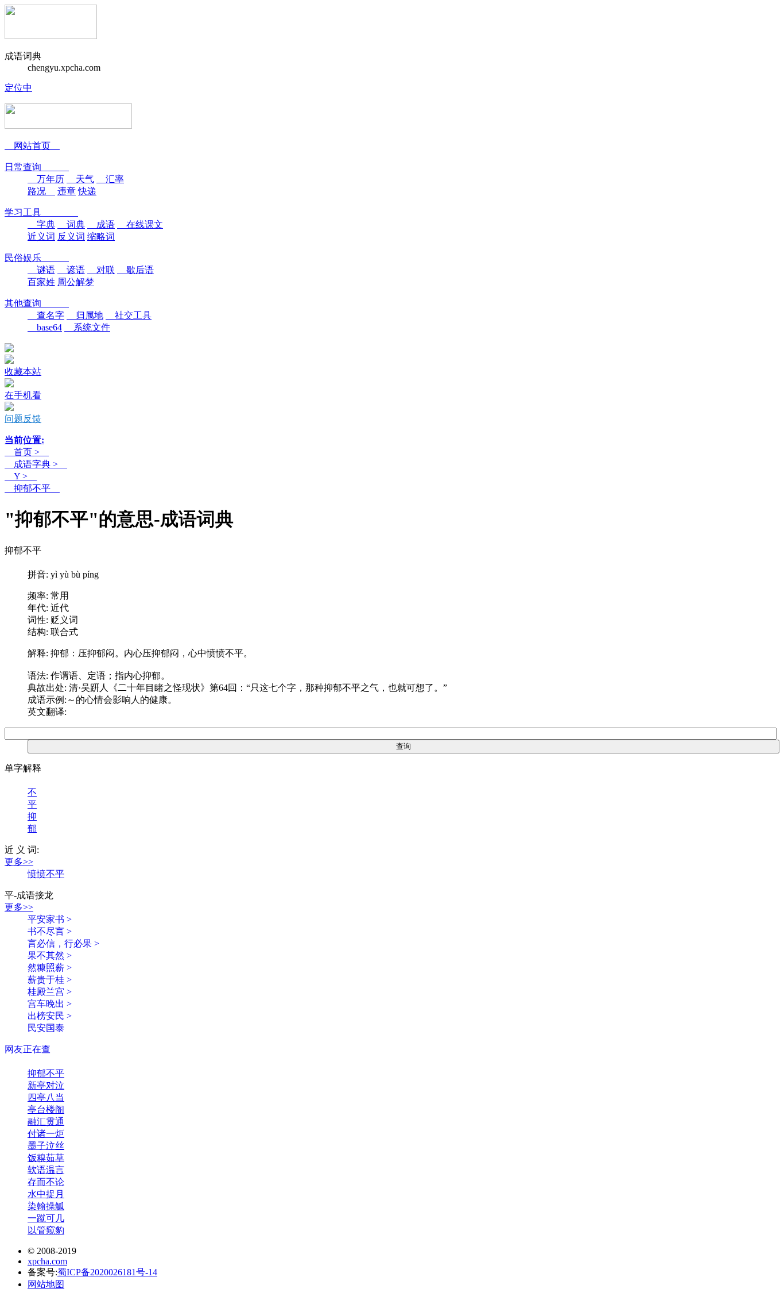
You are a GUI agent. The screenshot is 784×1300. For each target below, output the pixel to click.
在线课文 (140, 224)
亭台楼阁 (46, 1109)
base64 (45, 327)
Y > (21, 476)
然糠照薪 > (50, 967)
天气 (80, 179)
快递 (87, 191)
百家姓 (41, 282)
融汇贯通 (46, 1121)
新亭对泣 (46, 1085)
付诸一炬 (46, 1134)
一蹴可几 (46, 1218)
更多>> (19, 862)
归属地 (85, 315)
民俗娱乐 (37, 258)
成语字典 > (36, 464)
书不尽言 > (50, 931)
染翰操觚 (46, 1206)
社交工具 (129, 315)
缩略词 (101, 236)
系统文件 (87, 327)
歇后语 (135, 270)
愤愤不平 (46, 874)
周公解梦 (75, 282)
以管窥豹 (46, 1230)
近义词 (41, 236)
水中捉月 (46, 1194)
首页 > (27, 452)
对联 (101, 270)
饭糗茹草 (46, 1158)
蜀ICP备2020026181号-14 (107, 1272)
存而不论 (46, 1182)
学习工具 (41, 212)
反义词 (71, 236)
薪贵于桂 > (50, 979)
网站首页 (32, 146)
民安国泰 (46, 1028)
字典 (41, 224)
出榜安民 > (50, 1016)
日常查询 (37, 167)
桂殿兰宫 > (50, 992)
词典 (71, 224)
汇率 (110, 179)
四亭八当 (46, 1097)
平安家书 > (50, 919)
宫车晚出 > (50, 1004)
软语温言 (46, 1170)
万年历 (46, 179)
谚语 (71, 270)
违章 (66, 191)
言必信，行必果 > (63, 943)
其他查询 (37, 303)
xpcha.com (47, 1261)
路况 (41, 191)
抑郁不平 (32, 488)
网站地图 (46, 1284)
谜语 (41, 270)
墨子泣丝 (46, 1146)
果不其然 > (50, 955)
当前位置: (24, 440)
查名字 (46, 315)
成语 (101, 224)
